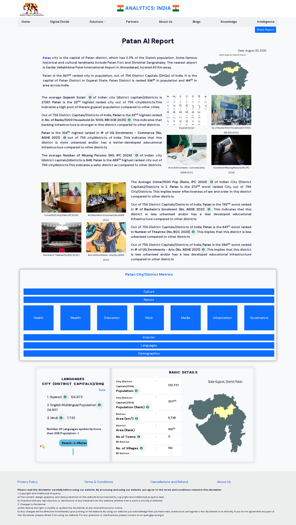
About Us (165, 22)
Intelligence (265, 22)
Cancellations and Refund (169, 482)
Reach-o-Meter (74, 443)
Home (26, 22)
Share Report (265, 29)
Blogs (197, 22)
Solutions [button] (96, 22)
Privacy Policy (28, 482)
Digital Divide (59, 22)
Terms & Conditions (98, 482)
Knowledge (229, 22)
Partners (132, 22)
